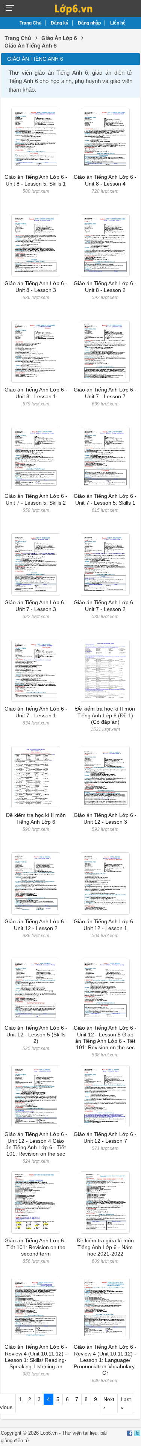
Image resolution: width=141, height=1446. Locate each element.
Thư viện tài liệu (79, 1433)
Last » (126, 1403)
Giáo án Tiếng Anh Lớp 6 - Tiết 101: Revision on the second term (36, 1247)
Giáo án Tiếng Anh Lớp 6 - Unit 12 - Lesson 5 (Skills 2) (36, 1034)
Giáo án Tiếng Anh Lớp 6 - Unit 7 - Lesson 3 (36, 605)
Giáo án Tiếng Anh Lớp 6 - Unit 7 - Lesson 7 (105, 393)
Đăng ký (59, 23)
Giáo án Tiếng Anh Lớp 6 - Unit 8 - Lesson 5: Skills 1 (36, 180)
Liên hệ (118, 23)
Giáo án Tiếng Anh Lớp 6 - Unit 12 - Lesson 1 (105, 924)
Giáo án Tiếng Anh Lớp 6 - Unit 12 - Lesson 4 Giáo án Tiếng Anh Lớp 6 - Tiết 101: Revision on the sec (36, 1144)
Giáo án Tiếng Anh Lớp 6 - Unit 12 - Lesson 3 (105, 818)
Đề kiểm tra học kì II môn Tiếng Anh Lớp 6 (36, 818)
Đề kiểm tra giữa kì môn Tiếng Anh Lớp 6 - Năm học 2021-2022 (105, 1247)
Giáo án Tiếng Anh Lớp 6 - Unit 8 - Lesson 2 (105, 286)
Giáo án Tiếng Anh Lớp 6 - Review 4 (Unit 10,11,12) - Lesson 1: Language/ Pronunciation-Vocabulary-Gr (105, 1360)
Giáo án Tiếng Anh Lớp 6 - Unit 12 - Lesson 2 (36, 924)
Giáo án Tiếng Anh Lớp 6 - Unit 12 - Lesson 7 (105, 1137)
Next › (108, 1403)
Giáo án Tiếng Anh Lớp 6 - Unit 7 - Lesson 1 (36, 712)
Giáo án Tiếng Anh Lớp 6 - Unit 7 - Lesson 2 (105, 605)
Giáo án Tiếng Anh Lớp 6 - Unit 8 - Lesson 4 (105, 180)
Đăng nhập (89, 23)
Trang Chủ (30, 23)
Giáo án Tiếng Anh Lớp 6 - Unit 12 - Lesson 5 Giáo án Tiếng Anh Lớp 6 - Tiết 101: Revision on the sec (105, 1037)
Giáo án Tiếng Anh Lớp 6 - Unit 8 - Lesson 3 (36, 286)
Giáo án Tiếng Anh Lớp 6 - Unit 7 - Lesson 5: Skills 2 (36, 499)
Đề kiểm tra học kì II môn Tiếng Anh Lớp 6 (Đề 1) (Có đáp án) (105, 715)
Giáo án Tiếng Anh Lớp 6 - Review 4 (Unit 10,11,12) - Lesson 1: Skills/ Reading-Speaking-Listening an (36, 1356)
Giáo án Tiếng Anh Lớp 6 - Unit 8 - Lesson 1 (36, 393)
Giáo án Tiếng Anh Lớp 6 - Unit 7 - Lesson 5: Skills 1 (105, 499)
